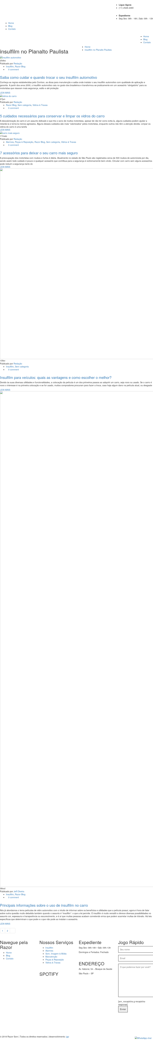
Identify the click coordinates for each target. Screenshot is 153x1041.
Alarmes (10, 141)
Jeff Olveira (19, 891)
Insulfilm (10, 66)
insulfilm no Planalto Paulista (98, 49)
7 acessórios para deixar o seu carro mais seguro (39, 152)
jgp (67, 1036)
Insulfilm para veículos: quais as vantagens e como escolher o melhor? (55, 377)
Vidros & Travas (40, 105)
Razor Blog (20, 66)
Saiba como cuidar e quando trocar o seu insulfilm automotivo (48, 77)
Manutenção (51, 956)
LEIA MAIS (5, 92)
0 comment (13, 69)
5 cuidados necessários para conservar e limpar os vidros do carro (52, 115)
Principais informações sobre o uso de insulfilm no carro (44, 905)
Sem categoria (24, 105)
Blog (10, 25)
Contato (12, 28)
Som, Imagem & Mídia (55, 953)
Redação (18, 63)
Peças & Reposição (24, 141)
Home (11, 22)
